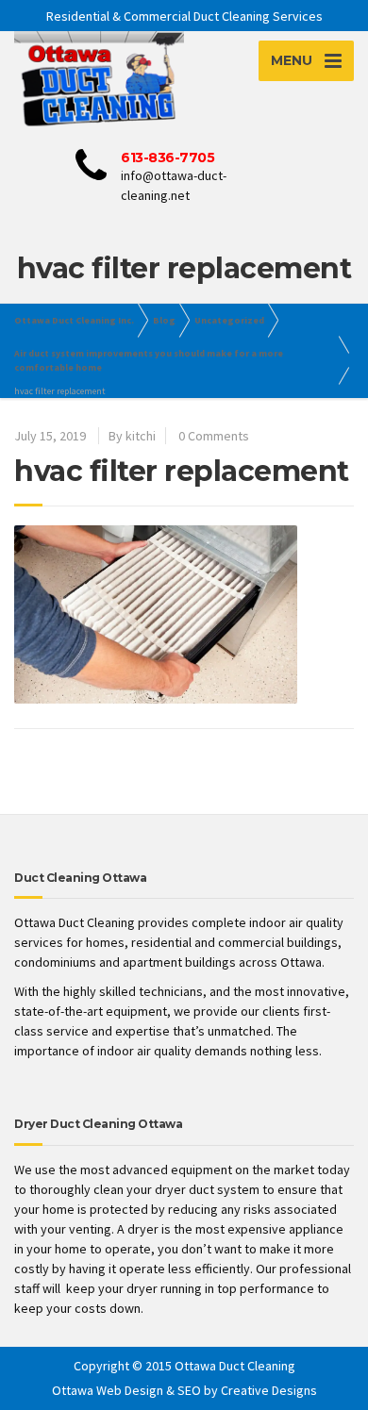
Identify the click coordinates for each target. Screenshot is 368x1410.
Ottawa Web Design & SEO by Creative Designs (184, 1390)
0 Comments (213, 435)
